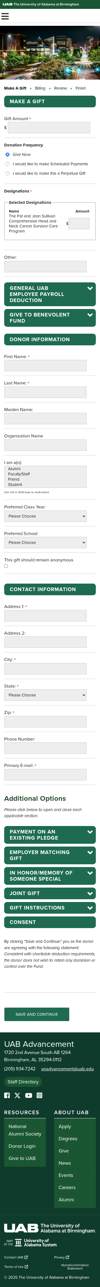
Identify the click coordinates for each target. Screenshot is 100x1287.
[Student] (45, 484)
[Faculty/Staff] (45, 474)
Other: (10, 257)
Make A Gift (15, 88)
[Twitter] (17, 1096)
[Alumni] (45, 469)
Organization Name (23, 436)
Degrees (68, 1139)
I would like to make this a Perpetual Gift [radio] (49, 173)
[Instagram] (39, 1096)
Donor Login (22, 1146)
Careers (67, 1187)
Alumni (66, 1200)
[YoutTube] (28, 1096)
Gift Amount (16, 118)
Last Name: (16, 383)
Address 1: (15, 606)
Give (64, 1151)
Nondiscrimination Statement (75, 1266)
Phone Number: (19, 739)
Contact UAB (13, 1257)
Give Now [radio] (22, 154)
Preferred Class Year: (25, 507)
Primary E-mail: (19, 765)
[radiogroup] (50, 163)
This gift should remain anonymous (38, 560)
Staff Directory (23, 1082)
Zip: (8, 712)
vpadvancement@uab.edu (67, 1069)
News (65, 1163)
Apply (65, 1126)
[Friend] (45, 479)
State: (10, 686)
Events (66, 1175)
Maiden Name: (18, 409)
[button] (50, 294)
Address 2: (15, 633)
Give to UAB (22, 1158)
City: (9, 659)
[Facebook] (7, 1096)
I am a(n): (13, 462)
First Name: (16, 356)
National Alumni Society (25, 1130)
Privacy (59, 1257)
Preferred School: (21, 533)
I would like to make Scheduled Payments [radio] (50, 163)
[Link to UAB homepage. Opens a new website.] (50, 1229)
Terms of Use (14, 1267)
